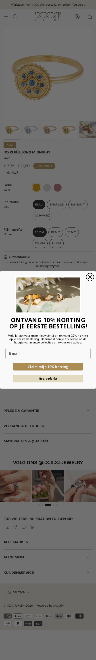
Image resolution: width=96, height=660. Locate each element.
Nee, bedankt (48, 378)
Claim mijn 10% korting (48, 367)
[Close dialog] (90, 277)
